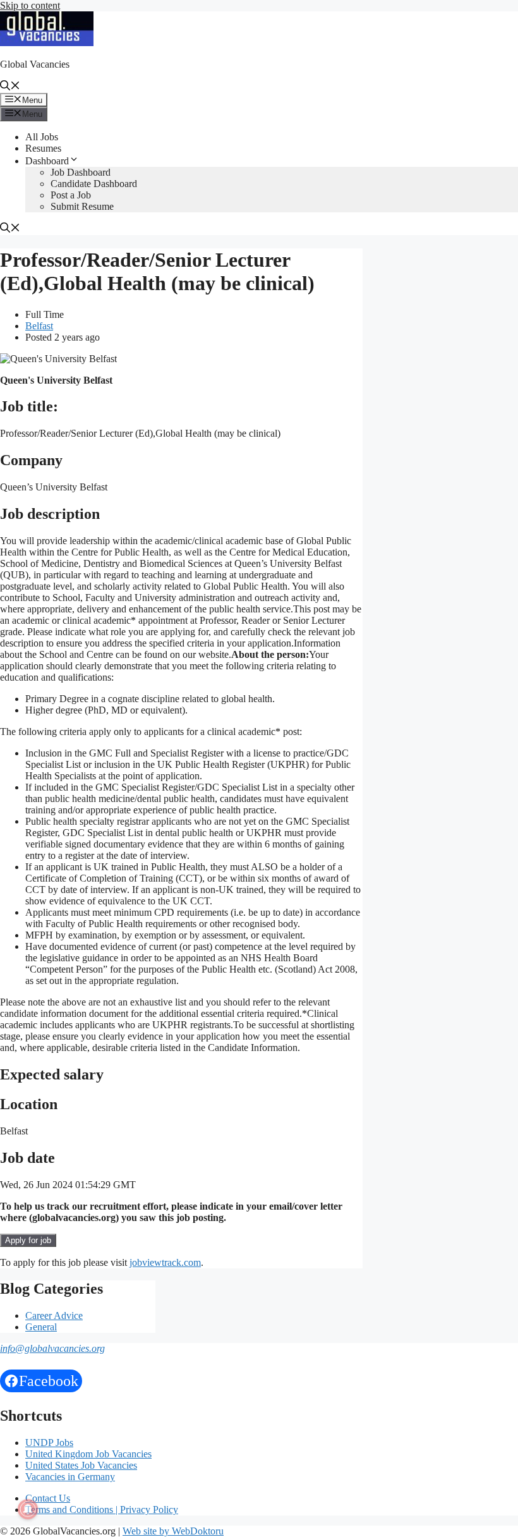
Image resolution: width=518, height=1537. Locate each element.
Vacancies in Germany (70, 1476)
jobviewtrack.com (165, 1262)
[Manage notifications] (28, 1509)
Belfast (39, 325)
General (41, 1326)
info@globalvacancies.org (52, 1348)
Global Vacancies (34, 64)
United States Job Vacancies (81, 1465)
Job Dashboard (81, 172)
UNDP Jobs (49, 1442)
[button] (10, 87)
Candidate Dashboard (94, 183)
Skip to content (30, 5)
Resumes (43, 148)
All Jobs (41, 136)
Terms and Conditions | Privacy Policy (101, 1509)
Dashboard (47, 160)
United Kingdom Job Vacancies (88, 1454)
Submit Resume (82, 206)
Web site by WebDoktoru (173, 1531)
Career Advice (54, 1315)
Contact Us (47, 1498)
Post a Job (71, 195)
